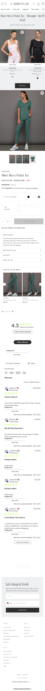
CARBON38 (6, 171)
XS (19, 206)
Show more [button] (8, 378)
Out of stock (29, 221)
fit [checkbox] (6, 373)
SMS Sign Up (7, 663)
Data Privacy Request (10, 657)
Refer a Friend (28, 636)
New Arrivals (5, 12)
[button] (22, 689)
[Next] (40, 284)
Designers (6, 639)
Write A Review (22, 342)
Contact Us (7, 654)
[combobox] (32, 382)
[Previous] (4, 284)
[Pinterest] (12, 311)
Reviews (26, 633)
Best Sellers (35, 12)
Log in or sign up (32, 188)
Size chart (7, 209)
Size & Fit (6, 255)
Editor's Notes (8, 235)
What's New (7, 627)
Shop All (6, 642)
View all (22, 89)
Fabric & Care (8, 260)
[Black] (37, 81)
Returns (6, 633)
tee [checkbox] (24, 373)
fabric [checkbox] (18, 373)
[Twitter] (9, 311)
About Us (27, 627)
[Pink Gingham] (12, 80)
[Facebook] (6, 311)
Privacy (25, 674)
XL (19, 211)
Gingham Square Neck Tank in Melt (12, 73)
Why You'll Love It (9, 250)
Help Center (7, 651)
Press (5, 666)
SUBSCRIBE (22, 610)
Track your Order (9, 630)
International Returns (11, 636)
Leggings (25, 12)
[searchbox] (15, 363)
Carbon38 (16, 12)
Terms (19, 674)
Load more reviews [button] (22, 542)
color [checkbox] (11, 373)
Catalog (6, 660)
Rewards (27, 630)
